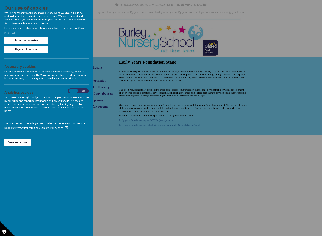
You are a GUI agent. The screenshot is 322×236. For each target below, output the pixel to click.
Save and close (17, 142)
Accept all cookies (26, 40)
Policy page (56, 127)
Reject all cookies (26, 49)
